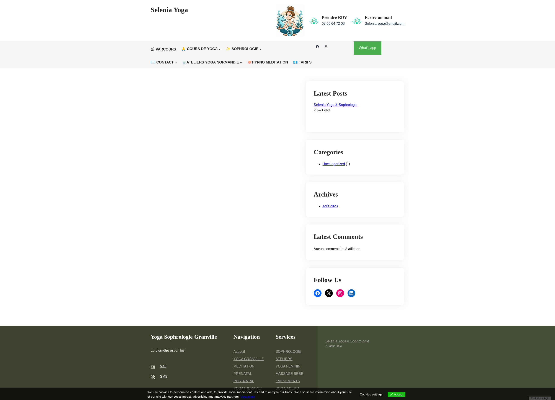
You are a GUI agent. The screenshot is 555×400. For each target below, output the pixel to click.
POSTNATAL (243, 381)
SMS (164, 376)
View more (247, 396)
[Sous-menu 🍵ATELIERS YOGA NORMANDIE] (241, 62)
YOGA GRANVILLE (248, 359)
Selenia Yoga (169, 10)
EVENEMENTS (288, 381)
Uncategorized (333, 164)
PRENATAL (242, 374)
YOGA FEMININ (288, 366)
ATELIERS (284, 359)
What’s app (367, 48)
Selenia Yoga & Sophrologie (335, 105)
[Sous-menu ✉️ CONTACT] (176, 62)
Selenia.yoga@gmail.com (384, 23)
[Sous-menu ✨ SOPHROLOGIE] (261, 49)
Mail (163, 366)
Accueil (239, 351)
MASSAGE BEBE (289, 374)
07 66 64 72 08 (333, 23)
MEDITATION (244, 366)
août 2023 (330, 206)
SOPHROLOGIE (288, 351)
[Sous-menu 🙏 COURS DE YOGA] (220, 49)
